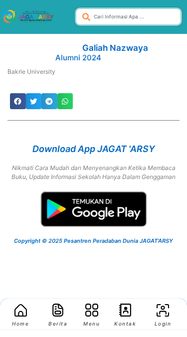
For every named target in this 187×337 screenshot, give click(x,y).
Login (163, 324)
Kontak (125, 324)
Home (20, 324)
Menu (91, 324)
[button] (18, 101)
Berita (57, 324)
